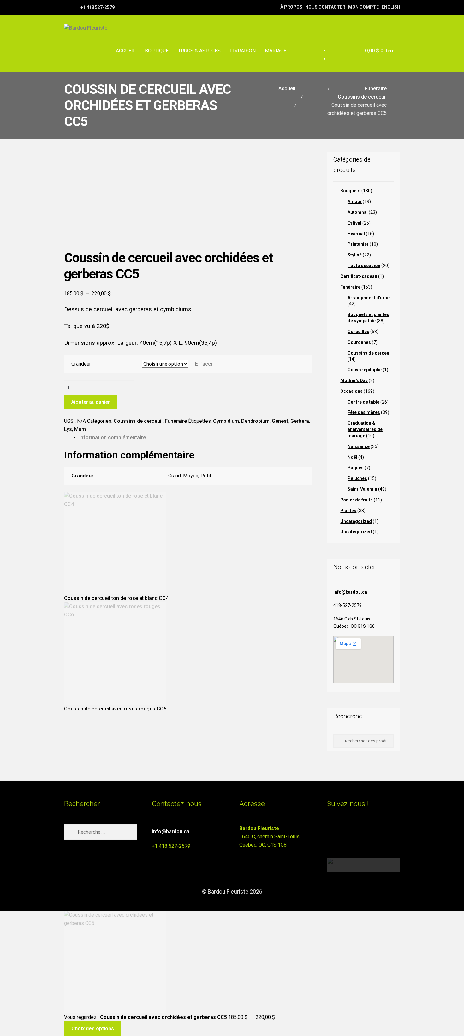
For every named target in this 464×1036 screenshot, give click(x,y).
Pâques (356, 467)
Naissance (359, 446)
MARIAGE (275, 51)
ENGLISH (391, 6)
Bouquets (350, 190)
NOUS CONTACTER (325, 6)
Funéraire (376, 89)
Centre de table (363, 401)
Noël (352, 457)
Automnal (358, 212)
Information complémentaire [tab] (112, 437)
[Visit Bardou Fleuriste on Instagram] (331, 831)
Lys (68, 429)
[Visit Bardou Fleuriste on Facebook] (343, 831)
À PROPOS (291, 6)
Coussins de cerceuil (362, 97)
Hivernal (356, 233)
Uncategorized (356, 521)
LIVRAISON (243, 51)
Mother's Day (354, 380)
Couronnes (359, 342)
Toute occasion (364, 265)
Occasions (351, 391)
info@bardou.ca (350, 592)
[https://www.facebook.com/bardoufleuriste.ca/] (67, 7)
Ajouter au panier (90, 401)
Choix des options (92, 1029)
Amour (355, 201)
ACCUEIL (126, 51)
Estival (354, 222)
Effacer (204, 364)
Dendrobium (255, 421)
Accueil (286, 89)
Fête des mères (364, 412)
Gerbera (299, 421)
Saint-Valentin (362, 489)
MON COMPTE (363, 6)
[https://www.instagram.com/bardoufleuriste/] (75, 7)
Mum (80, 429)
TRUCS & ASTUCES (199, 51)
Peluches (357, 478)
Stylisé (355, 254)
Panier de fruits (356, 499)
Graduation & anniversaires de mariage (365, 429)
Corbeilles (358, 331)
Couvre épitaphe (365, 369)
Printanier (358, 244)
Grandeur (81, 364)
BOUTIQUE (157, 51)
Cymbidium (226, 421)
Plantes (348, 510)
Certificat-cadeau (358, 276)
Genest (280, 421)
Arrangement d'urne (369, 297)
